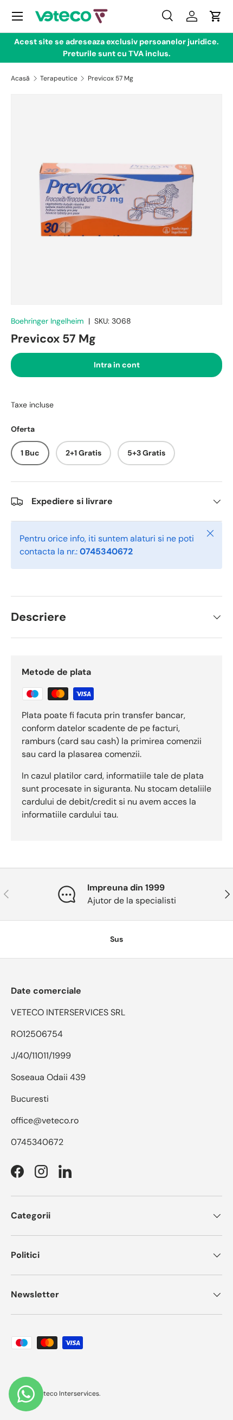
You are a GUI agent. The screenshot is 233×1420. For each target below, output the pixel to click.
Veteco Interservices (67, 1393)
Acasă (20, 78)
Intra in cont (117, 365)
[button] (216, 16)
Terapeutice (58, 78)
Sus (116, 939)
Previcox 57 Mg (110, 78)
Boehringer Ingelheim (47, 321)
